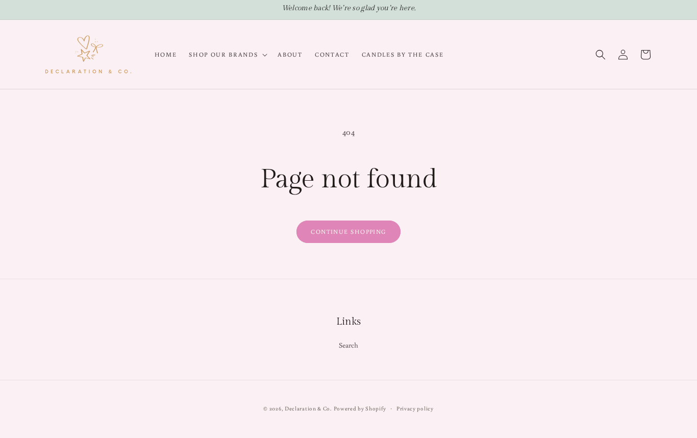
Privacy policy (415, 408)
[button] (227, 54)
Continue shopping (348, 231)
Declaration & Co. (308, 408)
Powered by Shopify (360, 408)
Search (349, 345)
